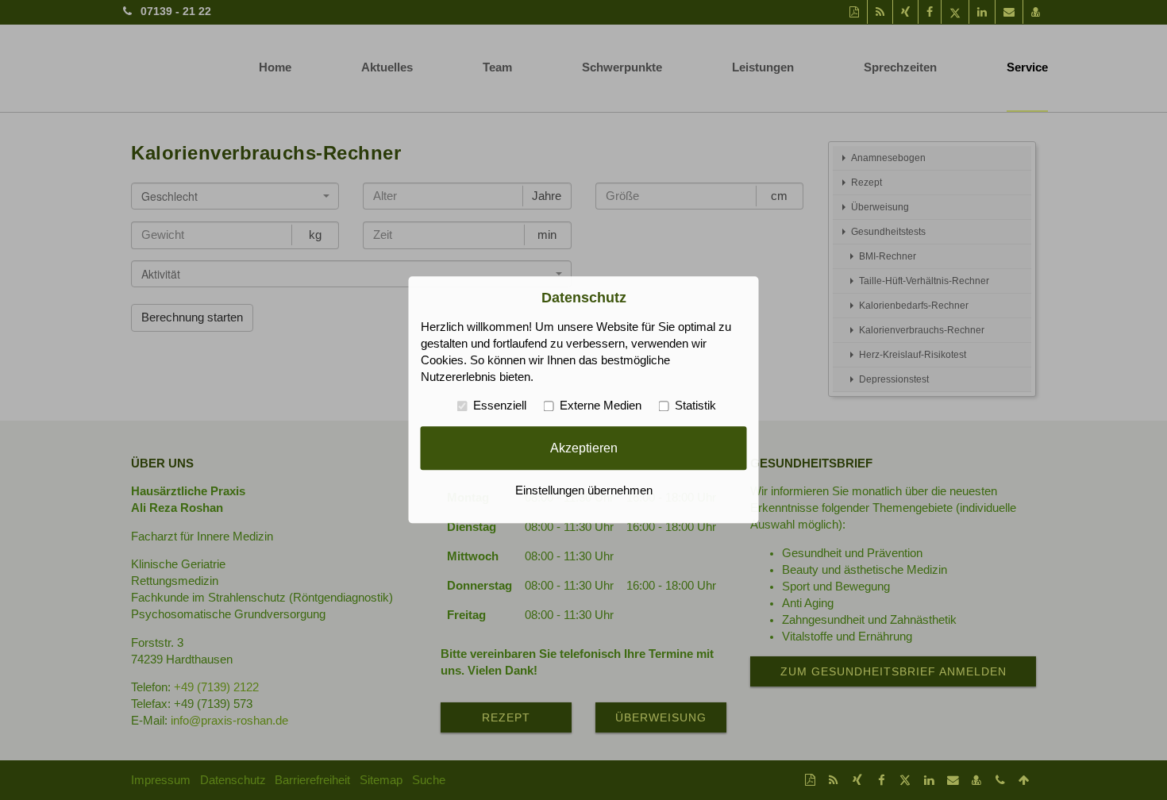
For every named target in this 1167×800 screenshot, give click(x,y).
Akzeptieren (584, 447)
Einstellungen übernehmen (584, 491)
